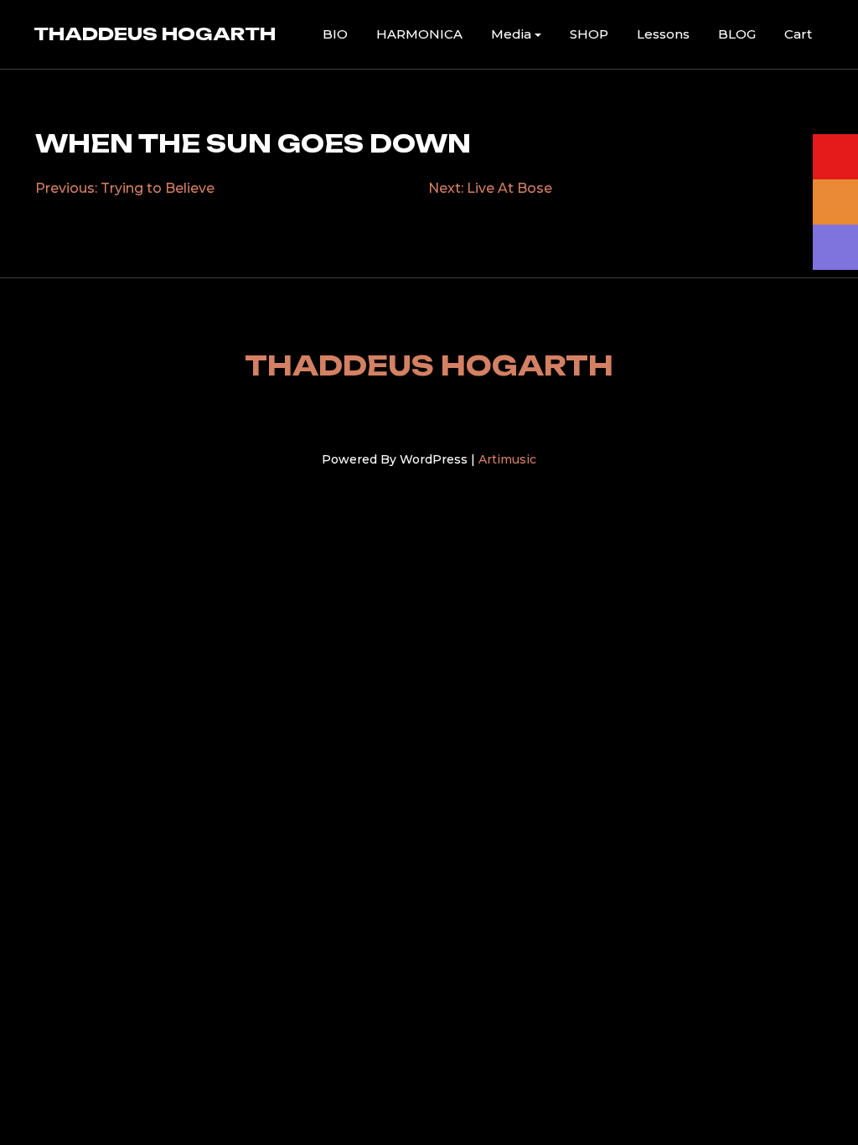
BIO (335, 34)
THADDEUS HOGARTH (155, 33)
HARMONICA (419, 34)
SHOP (589, 34)
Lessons (663, 34)
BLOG (737, 34)
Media (511, 34)
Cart (798, 34)
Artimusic (507, 459)
